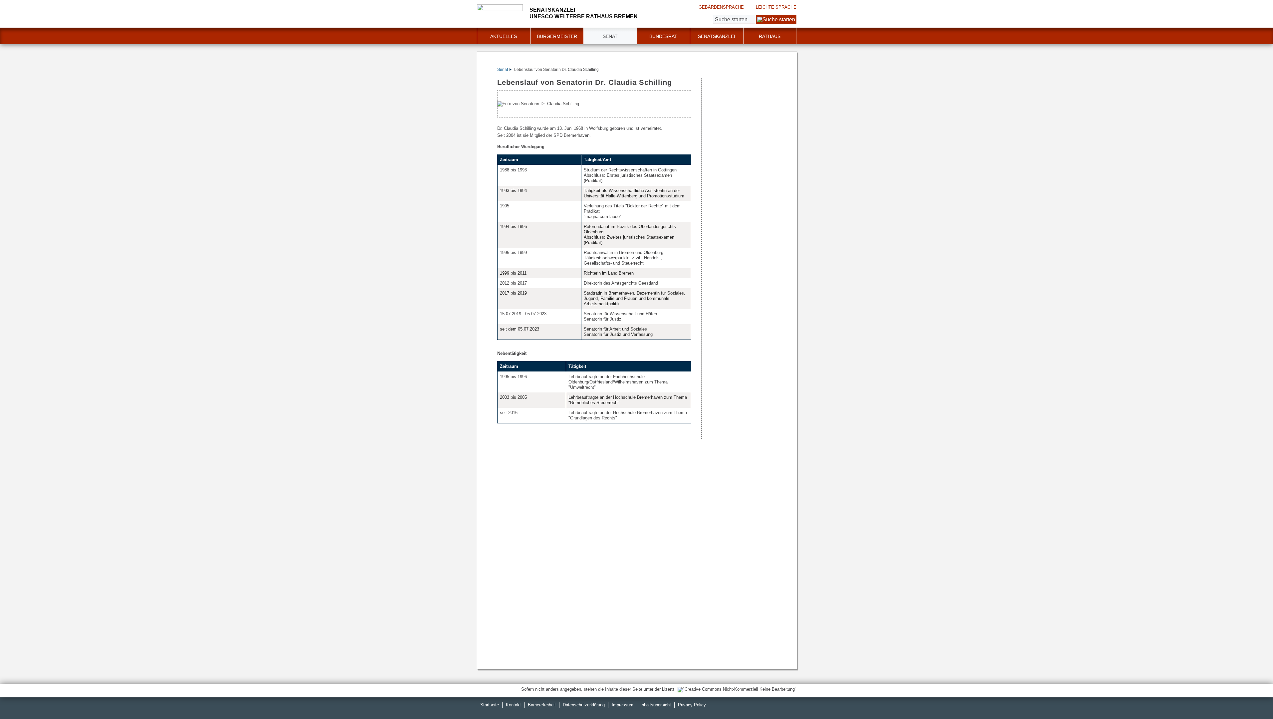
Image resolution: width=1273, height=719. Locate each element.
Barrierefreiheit (542, 704)
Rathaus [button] (769, 36)
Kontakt (513, 704)
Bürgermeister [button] (557, 36)
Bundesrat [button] (663, 36)
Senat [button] (610, 36)
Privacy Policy (692, 704)
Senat (502, 69)
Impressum (622, 704)
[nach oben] (1252, 698)
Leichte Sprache (776, 7)
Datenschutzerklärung (584, 704)
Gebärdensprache (721, 7)
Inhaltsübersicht (655, 704)
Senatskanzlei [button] (716, 36)
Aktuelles (503, 36)
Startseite (489, 704)
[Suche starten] (776, 19)
